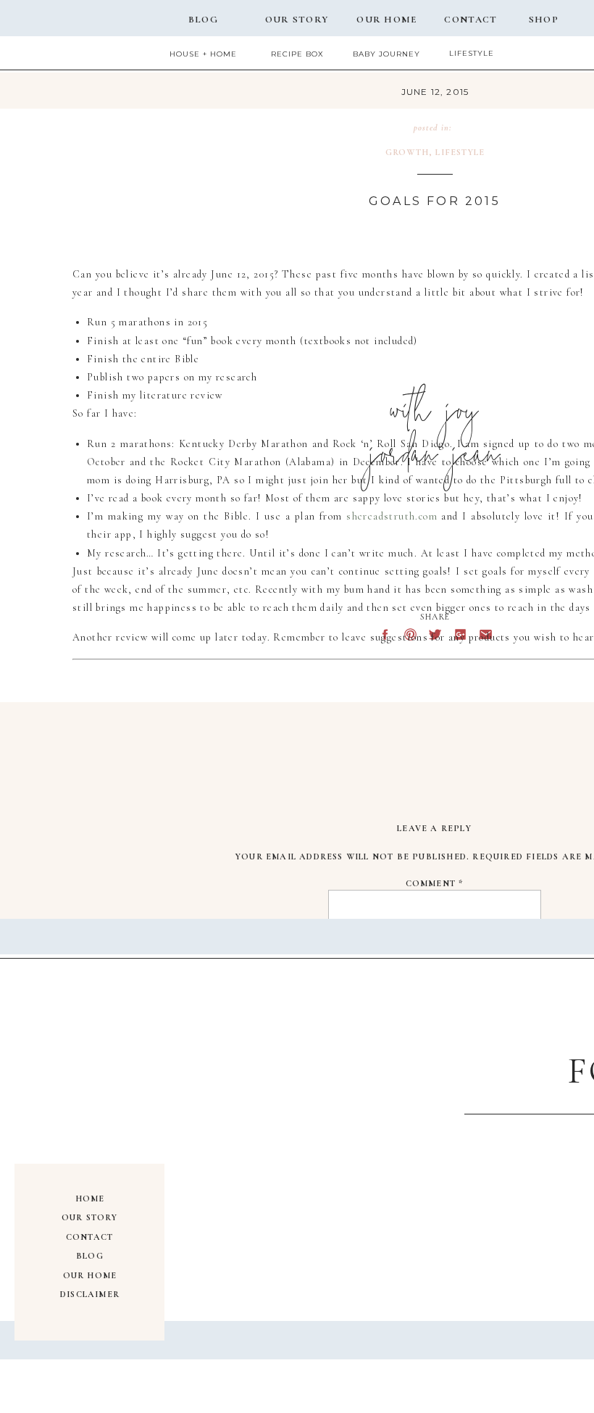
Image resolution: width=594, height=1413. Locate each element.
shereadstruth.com (392, 516)
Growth (407, 152)
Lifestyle (460, 152)
